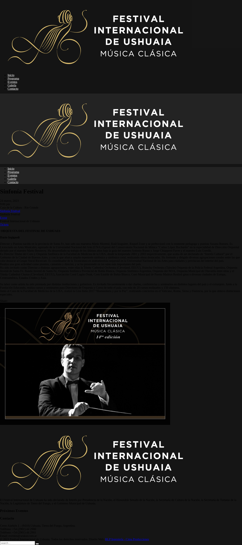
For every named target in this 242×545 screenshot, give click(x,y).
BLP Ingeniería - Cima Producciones (127, 539)
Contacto (13, 88)
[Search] (37, 543)
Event (3, 217)
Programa (13, 78)
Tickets (4, 224)
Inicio (11, 75)
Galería (12, 85)
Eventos (12, 81)
